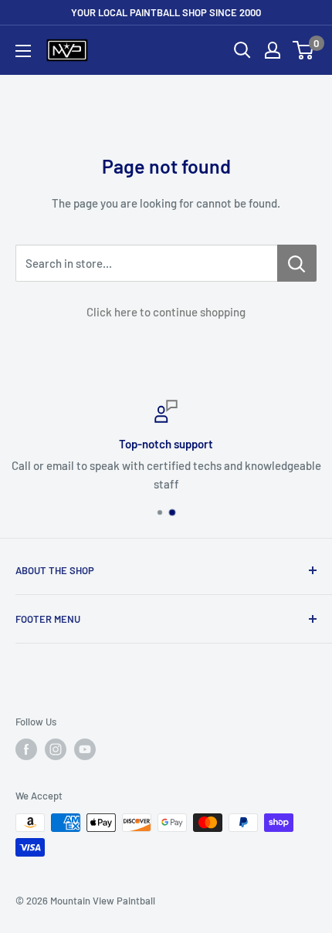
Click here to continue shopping (166, 312)
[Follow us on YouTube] (85, 749)
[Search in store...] (297, 263)
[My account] (272, 50)
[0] (303, 50)
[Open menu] (23, 51)
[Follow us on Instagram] (55, 749)
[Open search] (242, 50)
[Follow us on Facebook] (26, 749)
